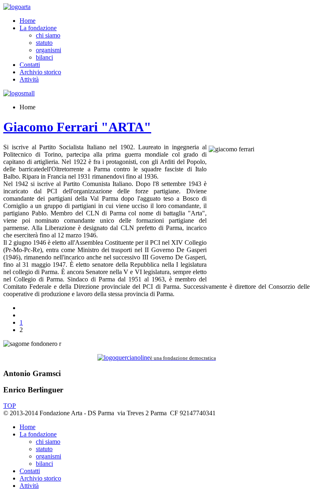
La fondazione (38, 27)
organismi (48, 49)
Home (27, 20)
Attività (29, 79)
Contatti (30, 64)
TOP (9, 405)
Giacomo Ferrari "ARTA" (77, 127)
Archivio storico (40, 72)
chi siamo (48, 35)
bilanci (44, 57)
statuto (44, 42)
